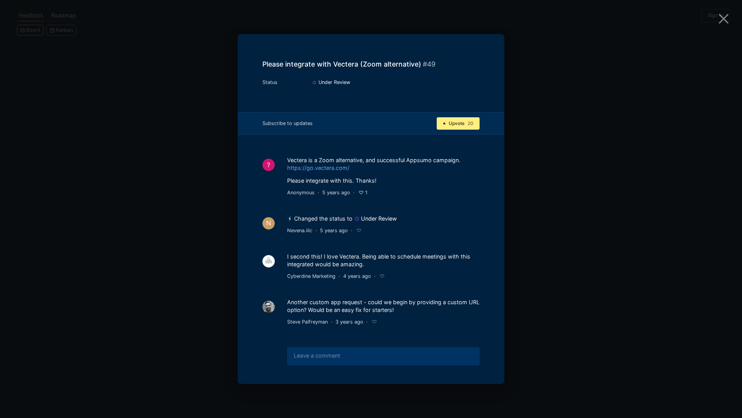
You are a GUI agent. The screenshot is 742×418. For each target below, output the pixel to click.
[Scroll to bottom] (491, 376)
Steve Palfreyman (307, 322)
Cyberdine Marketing (311, 276)
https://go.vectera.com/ (318, 167)
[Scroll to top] (491, 357)
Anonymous (301, 192)
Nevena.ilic (299, 230)
